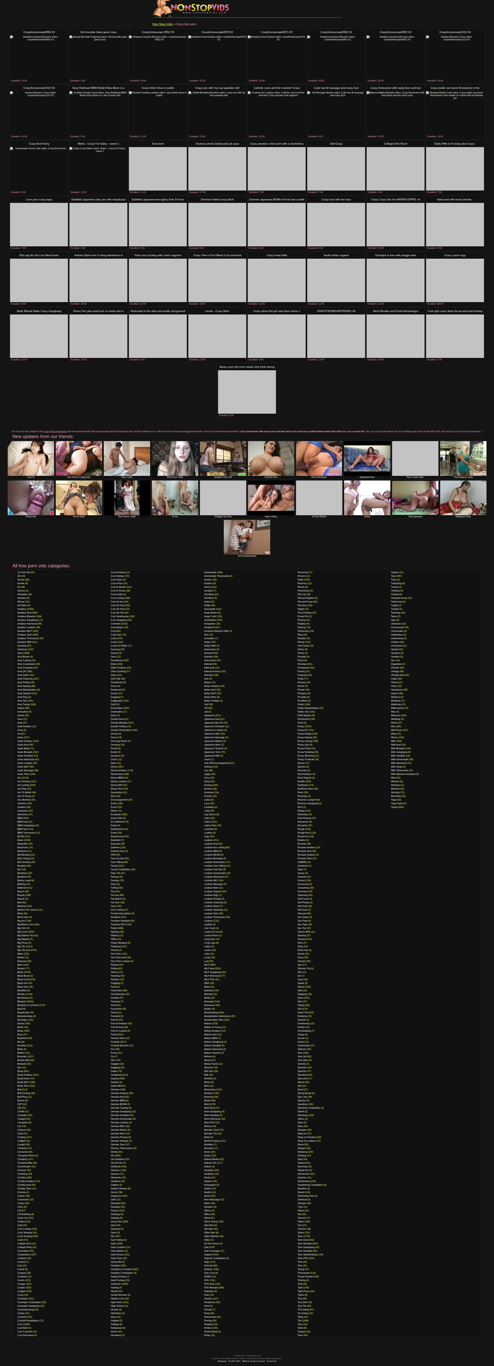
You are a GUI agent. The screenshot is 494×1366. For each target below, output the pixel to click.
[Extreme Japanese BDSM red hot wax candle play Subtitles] (277, 224)
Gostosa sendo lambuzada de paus (217, 143)
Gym (113, 1225)
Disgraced (116, 689)
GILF (113, 1060)
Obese (207, 1210)
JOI (206, 708)
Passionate (210, 1317)
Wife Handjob (398, 755)
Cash (20, 1133)
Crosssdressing (25, 1309)
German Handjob (120, 1115)
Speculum (303, 1078)
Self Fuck (302, 906)
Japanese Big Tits (213, 722)
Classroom (23, 1199)
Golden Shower (119, 1188)
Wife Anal (396, 744)
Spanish (302, 1071)
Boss (20, 1034)
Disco (114, 686)
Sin (299, 976)
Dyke (113, 763)
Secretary (303, 891)
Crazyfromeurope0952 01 (336, 32)
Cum (19, 1324)
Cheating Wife (24, 1163)
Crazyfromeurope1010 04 (455, 32)
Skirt (300, 990)
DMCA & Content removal (253, 1361)
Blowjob (21, 1001)
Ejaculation (117, 792)
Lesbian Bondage (213, 858)
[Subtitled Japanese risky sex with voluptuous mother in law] (98, 224)
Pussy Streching (306, 755)
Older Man (209, 1232)
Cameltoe (22, 1115)
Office (207, 1214)
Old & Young (210, 1221)
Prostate (302, 697)
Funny (114, 1053)
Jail (206, 711)
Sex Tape (302, 924)
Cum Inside (117, 594)
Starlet (301, 1111)
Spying (301, 1100)
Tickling (302, 1280)
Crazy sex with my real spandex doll (217, 87)
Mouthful (208, 1144)
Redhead (302, 785)
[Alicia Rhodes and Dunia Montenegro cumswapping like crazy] (396, 336)
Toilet (300, 1328)
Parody (208, 1309)
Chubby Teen (24, 1188)
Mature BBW (210, 1038)
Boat (19, 1009)
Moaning (208, 1097)
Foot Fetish (116, 990)
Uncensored (397, 627)
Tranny (394, 587)
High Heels (117, 1302)
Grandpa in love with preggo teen (395, 255)
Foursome (116, 1009)
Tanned (301, 1218)
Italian (207, 682)
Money (207, 1126)
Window (395, 781)
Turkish (395, 609)
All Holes (22, 605)
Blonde (21, 994)
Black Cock (23, 979)
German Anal (117, 1097)
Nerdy (207, 1177)
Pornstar (302, 664)
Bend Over (23, 917)
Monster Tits (210, 1133)
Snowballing (304, 1031)
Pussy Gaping (305, 737)
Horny (207, 587)
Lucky (207, 957)
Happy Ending (118, 1276)
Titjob (300, 1317)
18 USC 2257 (234, 1361)
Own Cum (209, 1273)
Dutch (114, 759)
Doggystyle (117, 700)
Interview (209, 675)
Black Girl (22, 983)
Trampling (396, 583)
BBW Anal (22, 821)
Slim (300, 1001)
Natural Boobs (211, 1159)
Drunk (114, 748)
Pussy (301, 726)
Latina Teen (210, 825)
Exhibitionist (117, 829)
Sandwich (303, 865)
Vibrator (395, 667)
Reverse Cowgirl (306, 799)
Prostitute (302, 700)
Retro (300, 792)
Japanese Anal (212, 719)
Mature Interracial (213, 1049)
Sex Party (303, 920)
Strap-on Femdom (307, 1137)
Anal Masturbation (26, 689)
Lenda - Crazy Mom (217, 311)
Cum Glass (116, 579)
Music (207, 1152)
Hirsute (114, 1309)
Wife (393, 741)
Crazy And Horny (39, 143)
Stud (300, 1159)
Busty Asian (23, 1078)
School (301, 880)
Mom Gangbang (212, 1111)
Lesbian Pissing (212, 898)
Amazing (22, 645)
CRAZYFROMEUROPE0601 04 (336, 311)
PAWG (207, 1276)
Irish (206, 678)
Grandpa (115, 1207)
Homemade (210, 572)
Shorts (301, 953)
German (115, 1089)
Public (301, 704)
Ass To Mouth (24, 792)
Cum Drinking (118, 572)
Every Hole (116, 818)
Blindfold (22, 990)
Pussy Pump (304, 748)
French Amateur (119, 1023)
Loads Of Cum (211, 931)
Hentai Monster (119, 1295)
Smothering (304, 1023)
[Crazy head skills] (277, 280)
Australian (22, 810)
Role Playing (304, 818)
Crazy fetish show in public (158, 87)
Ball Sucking (23, 862)
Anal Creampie (25, 667)
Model (207, 1100)
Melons (208, 1056)
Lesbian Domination (214, 862)
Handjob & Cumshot (121, 1269)
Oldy (206, 1240)
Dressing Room (119, 741)
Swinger (302, 1203)
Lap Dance (210, 814)
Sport (300, 1089)
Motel (207, 1137)
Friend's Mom (118, 1038)
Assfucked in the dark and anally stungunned (157, 311)
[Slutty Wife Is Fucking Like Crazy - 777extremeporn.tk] (455, 169)
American (22, 649)
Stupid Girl (303, 1170)
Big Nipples (23, 939)
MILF (206, 964)
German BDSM (119, 1104)
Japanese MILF (212, 733)
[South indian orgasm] (336, 280)
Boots (20, 1027)
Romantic (303, 825)
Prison (301, 686)
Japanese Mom (212, 744)
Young (394, 807)
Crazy (20, 1295)
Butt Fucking (23, 1093)
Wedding (395, 719)
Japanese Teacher (214, 748)
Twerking (395, 612)
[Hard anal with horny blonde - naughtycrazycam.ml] (455, 224)
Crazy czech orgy (455, 255)
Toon (300, 1335)
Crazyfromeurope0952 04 (395, 32)
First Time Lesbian (120, 961)
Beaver (21, 898)
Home (114, 1331)
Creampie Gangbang (28, 1306)
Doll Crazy (336, 143)
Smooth (302, 1020)
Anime (20, 715)
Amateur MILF (24, 631)
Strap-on (302, 1133)
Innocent (208, 653)
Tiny (300, 1298)
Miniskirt (208, 1078)
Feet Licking (117, 909)
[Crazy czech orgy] (455, 280)
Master (207, 1009)
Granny (114, 1210)
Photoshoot (304, 590)
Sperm (301, 1082)
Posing (301, 671)
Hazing (114, 1287)
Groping (115, 1218)
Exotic (114, 832)
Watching (396, 704)
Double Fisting (118, 726)
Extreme (115, 847)
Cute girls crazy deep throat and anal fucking (455, 311)
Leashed (208, 829)
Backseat (22, 851)
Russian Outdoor (306, 854)
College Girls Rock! (395, 143)
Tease (301, 1232)
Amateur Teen (24, 634)
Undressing (397, 638)
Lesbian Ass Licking (214, 847)
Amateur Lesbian (26, 627)
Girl (112, 1155)
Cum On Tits (117, 612)
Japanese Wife (212, 755)
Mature (207, 1023)
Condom (21, 1258)
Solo (300, 1053)
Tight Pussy (304, 1291)
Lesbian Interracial (214, 876)
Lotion (207, 946)
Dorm (114, 715)
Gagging (115, 1067)
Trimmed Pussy (399, 598)
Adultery (21, 598)
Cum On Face (118, 605)
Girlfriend (115, 1166)
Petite (301, 579)
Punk (300, 722)
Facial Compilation (120, 869)
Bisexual (21, 961)
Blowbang (22, 998)
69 (18, 587)
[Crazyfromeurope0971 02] (277, 57)
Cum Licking (117, 598)
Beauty (21, 895)
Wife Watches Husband (403, 774)
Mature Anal (210, 1034)
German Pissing (119, 1137)
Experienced (117, 836)
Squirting (302, 1104)
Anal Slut (22, 700)
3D (18, 576)
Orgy (206, 1262)
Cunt (113, 631)
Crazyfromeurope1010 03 (39, 87)
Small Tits (303, 1012)
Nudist (207, 1192)
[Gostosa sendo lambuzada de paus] (217, 169)
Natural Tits (210, 1163)
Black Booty (23, 976)
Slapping (302, 994)
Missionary (210, 1089)
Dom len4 (158, 143)
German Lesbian (119, 1122)
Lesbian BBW (211, 851)
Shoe (300, 942)
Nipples (208, 1181)
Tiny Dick (302, 1302)
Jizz (206, 770)
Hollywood (116, 1328)
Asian (20, 737)
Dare (113, 656)
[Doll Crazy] (336, 169)
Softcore (302, 1049)
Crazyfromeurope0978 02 (217, 32)
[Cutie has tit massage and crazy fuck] (336, 113)
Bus (19, 1067)
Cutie (113, 638)
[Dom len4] (158, 169)
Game (114, 1071)
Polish (301, 653)
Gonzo (114, 1192)
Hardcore (116, 1284)
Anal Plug (22, 697)
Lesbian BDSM (212, 854)
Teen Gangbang (306, 1247)
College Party (24, 1247)
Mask (207, 998)
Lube (207, 953)
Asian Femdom (25, 755)
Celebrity (22, 1148)
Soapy (301, 1034)
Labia (207, 799)
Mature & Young (212, 1027)
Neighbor (209, 1174)
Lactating (209, 807)
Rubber (301, 840)
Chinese (21, 1170)
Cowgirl (21, 1291)
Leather (208, 832)
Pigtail (301, 609)
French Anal (117, 1027)
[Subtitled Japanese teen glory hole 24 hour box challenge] (158, 224)
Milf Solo (208, 1071)
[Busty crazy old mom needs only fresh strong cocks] (247, 392)
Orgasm (208, 1254)
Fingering (116, 946)
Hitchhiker (116, 1313)
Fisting (114, 968)
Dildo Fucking (118, 667)
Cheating (22, 1159)
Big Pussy (22, 942)
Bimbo (20, 957)
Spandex (302, 1067)
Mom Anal (209, 1108)
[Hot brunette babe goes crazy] (98, 57)
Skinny (301, 987)
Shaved (302, 939)
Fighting (115, 931)
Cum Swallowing (120, 616)
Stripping (302, 1152)
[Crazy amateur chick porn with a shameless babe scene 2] (277, 169)
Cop (19, 1265)
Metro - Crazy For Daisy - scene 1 (98, 143)
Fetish (114, 928)
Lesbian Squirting (213, 909)
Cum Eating (117, 576)
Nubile (207, 1188)
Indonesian (210, 649)
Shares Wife (304, 931)
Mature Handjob (212, 1045)
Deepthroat (117, 660)
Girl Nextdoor (118, 1159)
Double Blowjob (119, 722)
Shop (300, 946)
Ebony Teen (117, 788)
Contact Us (271, 1361)
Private (301, 689)
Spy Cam (302, 1097)
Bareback (22, 873)
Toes (300, 1324)
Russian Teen (305, 858)
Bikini (20, 953)
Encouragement (119, 799)
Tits (299, 1320)
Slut (300, 1009)
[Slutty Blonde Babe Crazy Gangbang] (39, 336)
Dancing (115, 649)
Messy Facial (211, 1064)
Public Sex (303, 711)
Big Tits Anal (23, 950)
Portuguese (304, 667)
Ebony (114, 766)
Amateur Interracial (27, 623)
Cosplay (21, 1273)
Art (18, 733)
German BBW (118, 1100)
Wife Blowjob (398, 748)
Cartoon (21, 1130)
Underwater (397, 631)
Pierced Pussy (305, 601)
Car (19, 1126)
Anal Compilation (26, 664)
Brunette (21, 1056)
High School (117, 1306)
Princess (302, 682)
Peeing (208, 1320)
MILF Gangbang (212, 972)
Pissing (301, 620)
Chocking (22, 1174)
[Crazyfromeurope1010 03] (39, 113)
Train (393, 579)
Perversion (303, 572)
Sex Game (303, 917)
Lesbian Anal (211, 843)
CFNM (20, 1111)
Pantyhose (209, 1302)
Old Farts (209, 1225)
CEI (19, 1108)
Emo (113, 796)
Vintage (395, 671)
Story (300, 1126)
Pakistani (209, 1291)
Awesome (22, 814)
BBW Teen (22, 829)
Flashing (115, 976)
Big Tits (21, 946)
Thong (301, 1269)
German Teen (118, 1144)
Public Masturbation (308, 708)
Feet (113, 906)
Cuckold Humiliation (28, 1320)
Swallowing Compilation (310, 1185)
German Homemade (121, 1119)
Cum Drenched (25, 1335)
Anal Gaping (23, 686)
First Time (116, 953)
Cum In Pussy (118, 590)
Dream (114, 733)
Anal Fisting (23, 682)
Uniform (395, 642)
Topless (395, 572)
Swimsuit (302, 1199)
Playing (301, 627)
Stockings (303, 1115)
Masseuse (209, 1005)
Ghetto (114, 1152)
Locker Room (211, 935)
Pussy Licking (305, 741)
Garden (115, 1082)
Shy (300, 964)
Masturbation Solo (213, 1020)
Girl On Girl (116, 1163)
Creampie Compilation (29, 1302)
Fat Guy (115, 895)
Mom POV (209, 1122)
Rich (300, 807)
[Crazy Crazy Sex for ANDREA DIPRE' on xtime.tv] (396, 224)
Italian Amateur (212, 686)
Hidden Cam (117, 1298)
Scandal (302, 876)
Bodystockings (25, 1016)
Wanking (395, 700)
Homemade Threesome (216, 576)
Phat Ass (302, 583)
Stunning (302, 1166)
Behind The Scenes (27, 909)
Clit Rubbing (23, 1214)
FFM (113, 854)
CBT (19, 1104)
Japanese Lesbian (214, 730)
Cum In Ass (117, 583)
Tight (300, 1287)
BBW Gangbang (25, 825)
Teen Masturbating (307, 1254)
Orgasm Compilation (215, 1258)
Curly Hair (116, 634)
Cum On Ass (117, 601)
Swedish (302, 1188)
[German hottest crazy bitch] (217, 224)
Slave (301, 998)
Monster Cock (211, 1130)
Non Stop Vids (162, 24)
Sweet (301, 1192)
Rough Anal (304, 832)
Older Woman (211, 1236)
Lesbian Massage (213, 884)
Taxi (300, 1225)
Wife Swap (396, 766)
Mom (206, 1104)
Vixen (394, 686)
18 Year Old (23, 572)
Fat (112, 891)
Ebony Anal (117, 774)
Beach (20, 891)
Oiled (207, 1218)
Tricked (395, 594)
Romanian (303, 821)
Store (300, 1122)
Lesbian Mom (211, 887)
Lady (206, 810)
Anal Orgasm (24, 693)
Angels (21, 708)
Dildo (113, 664)
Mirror (207, 1082)
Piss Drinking (304, 612)
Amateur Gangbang (27, 620)
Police (301, 649)
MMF (206, 983)
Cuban (21, 1313)
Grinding (115, 1214)
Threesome (304, 1273)
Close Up (22, 1218)
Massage (209, 1001)
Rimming (302, 814)
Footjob (115, 998)
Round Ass (303, 836)
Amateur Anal (24, 612)
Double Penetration (121, 730)
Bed (19, 902)
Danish (114, 653)
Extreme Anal (118, 851)
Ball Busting (23, 854)
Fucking (115, 1042)
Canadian (22, 1122)
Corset (20, 1269)
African (21, 601)
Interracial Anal (212, 671)
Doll (113, 704)
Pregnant (302, 675)
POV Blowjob (211, 1287)
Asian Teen (23, 774)
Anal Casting (24, 660)
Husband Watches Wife (216, 631)
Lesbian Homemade (215, 873)
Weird (394, 722)
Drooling (115, 744)
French (114, 1020)
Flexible (115, 979)
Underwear (397, 634)
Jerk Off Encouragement (216, 763)
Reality (301, 781)
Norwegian (210, 1185)
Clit (19, 1210)
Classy (21, 1203)
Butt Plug (22, 1097)
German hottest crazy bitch (217, 199)
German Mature (119, 1130)
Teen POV (303, 1258)
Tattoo (301, 1221)
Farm (113, 884)
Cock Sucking (24, 1236)
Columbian (23, 1251)
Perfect (207, 1328)
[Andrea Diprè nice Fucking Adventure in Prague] (98, 280)
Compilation (23, 1254)
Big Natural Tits (25, 935)
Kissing (208, 785)
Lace (206, 803)
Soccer (301, 1038)
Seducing (303, 895)
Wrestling (396, 796)
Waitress (395, 697)
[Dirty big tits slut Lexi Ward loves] (39, 280)
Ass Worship (23, 799)
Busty (20, 1071)
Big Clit (21, 928)
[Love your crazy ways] (39, 224)
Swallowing (304, 1181)
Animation (22, 711)
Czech (114, 642)
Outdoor (208, 1269)
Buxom (21, 1100)
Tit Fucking (303, 1309)
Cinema (21, 1192)
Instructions (210, 660)
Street (301, 1144)
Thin (300, 1265)
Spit (300, 1086)
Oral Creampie (212, 1251)
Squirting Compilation (309, 1108)
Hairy (113, 1243)
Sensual (302, 913)
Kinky (207, 781)
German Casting (119, 1108)
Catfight (21, 1141)
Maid (206, 987)
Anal (19, 653)
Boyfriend (22, 1038)
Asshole (21, 803)
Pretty (301, 678)
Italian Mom (210, 697)
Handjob (115, 1265)
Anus (20, 719)
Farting (114, 887)
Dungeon (116, 755)
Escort (114, 807)
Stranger (302, 1130)
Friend (114, 1034)
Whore (394, 737)
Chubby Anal (24, 1185)
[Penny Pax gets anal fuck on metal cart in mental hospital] (98, 336)
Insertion (208, 656)
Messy (207, 1060)
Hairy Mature (117, 1251)
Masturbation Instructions (217, 1016)
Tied (300, 1284)
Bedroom (22, 906)
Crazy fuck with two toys (336, 199)
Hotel (207, 601)
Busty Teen (23, 1086)
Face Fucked (117, 858)
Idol (206, 634)
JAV (206, 704)
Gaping (114, 1078)
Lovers (207, 950)
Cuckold (21, 1317)
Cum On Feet (118, 609)
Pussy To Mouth (306, 759)
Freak (114, 1012)
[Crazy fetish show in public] (158, 113)
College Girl (23, 1243)
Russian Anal (304, 851)
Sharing (302, 935)
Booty (20, 1031)
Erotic (114, 803)
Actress (21, 590)
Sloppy (301, 1005)
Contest (21, 1262)
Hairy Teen (116, 1258)
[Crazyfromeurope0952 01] (336, 57)
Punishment (304, 719)
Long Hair (209, 939)
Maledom (209, 990)
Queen (301, 763)
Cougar (21, 1284)
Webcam (395, 715)
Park (206, 1306)
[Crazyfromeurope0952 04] (396, 57)
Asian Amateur (25, 741)
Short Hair (303, 950)
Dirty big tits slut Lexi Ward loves (39, 255)
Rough (301, 829)
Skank (301, 983)
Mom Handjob (211, 1115)
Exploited (116, 840)
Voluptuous (397, 689)
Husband (209, 627)
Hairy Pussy (117, 1254)
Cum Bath (22, 1328)
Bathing (21, 884)
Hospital (208, 590)
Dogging (115, 697)
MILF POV (209, 979)
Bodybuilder (23, 1012)
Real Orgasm (304, 777)
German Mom (118, 1133)
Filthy (113, 939)
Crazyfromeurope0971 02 (277, 32)
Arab (19, 722)
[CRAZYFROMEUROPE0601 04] (336, 336)
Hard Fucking (118, 1280)
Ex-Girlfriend (117, 821)
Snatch (301, 1027)
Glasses (115, 1174)
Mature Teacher (212, 1053)
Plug (300, 634)
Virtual (394, 682)
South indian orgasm (336, 255)
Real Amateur (305, 774)
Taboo (301, 1210)
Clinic (20, 1207)
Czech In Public (119, 645)
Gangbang (116, 1075)
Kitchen (208, 788)
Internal (208, 664)
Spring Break (304, 1093)
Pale (206, 1295)
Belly (20, 913)
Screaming (303, 887)
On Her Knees (211, 1243)
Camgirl (21, 1119)
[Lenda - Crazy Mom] (217, 336)
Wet (393, 726)
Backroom (22, 847)
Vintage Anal (397, 675)
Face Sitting (117, 862)
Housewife (209, 609)
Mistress (208, 1093)
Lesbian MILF (211, 880)
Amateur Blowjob (26, 616)
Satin (300, 869)
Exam (114, 825)
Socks (301, 1042)
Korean (208, 796)
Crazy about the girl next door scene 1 (276, 311)
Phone (301, 587)
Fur (112, 1056)
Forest (114, 1005)
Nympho (208, 1207)
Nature (207, 1166)
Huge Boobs (210, 612)
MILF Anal (209, 968)
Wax (393, 711)
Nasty (207, 1155)
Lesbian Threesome (214, 917)
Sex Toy (302, 928)
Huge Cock (210, 616)
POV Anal (209, 1284)
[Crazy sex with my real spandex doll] (217, 113)
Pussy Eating (304, 733)
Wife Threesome (399, 770)
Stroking (302, 1155)
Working (395, 785)
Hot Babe (209, 594)
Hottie (207, 605)
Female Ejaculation (121, 913)
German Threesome (121, 1148)
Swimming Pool (306, 1196)
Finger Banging (119, 942)
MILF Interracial (212, 976)
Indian (207, 642)
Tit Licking (303, 1313)
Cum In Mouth (118, 587)
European (116, 814)
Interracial (209, 667)
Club (19, 1225)
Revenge (302, 796)
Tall (299, 1214)
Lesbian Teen (211, 913)
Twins (394, 616)
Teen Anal (303, 1240)
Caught (21, 1144)
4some (21, 583)
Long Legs (209, 942)
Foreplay (115, 1001)
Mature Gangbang (213, 1042)
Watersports (397, 708)
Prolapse (302, 693)
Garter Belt (116, 1086)
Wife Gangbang (399, 752)
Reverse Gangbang (308, 803)
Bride (20, 1049)
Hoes (113, 1317)
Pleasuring (303, 631)
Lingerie (208, 920)
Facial (114, 865)
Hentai (114, 1291)
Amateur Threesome (28, 638)
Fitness (114, 972)
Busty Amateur (24, 1075)
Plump (301, 642)
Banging (21, 865)
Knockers (209, 792)
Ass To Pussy (24, 796)
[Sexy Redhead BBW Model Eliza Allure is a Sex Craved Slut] (98, 113)
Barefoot (21, 876)
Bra (19, 1042)
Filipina (114, 935)
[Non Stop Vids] (191, 8)
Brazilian (22, 1045)
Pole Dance (304, 645)
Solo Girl (302, 1056)
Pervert (301, 576)
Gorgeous (116, 1196)
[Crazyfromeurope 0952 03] (158, 57)
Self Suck (302, 909)
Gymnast (115, 1229)
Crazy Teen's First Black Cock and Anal (217, 255)
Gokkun (115, 1185)
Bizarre (21, 968)
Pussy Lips (303, 744)
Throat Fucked (305, 1276)
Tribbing (395, 590)
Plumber (302, 638)
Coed (20, 1240)
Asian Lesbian (24, 763)
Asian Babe (23, 748)
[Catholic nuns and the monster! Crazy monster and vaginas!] (277, 113)
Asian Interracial (25, 759)
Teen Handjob (305, 1251)
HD (112, 1236)
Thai (300, 1262)
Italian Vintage (211, 700)
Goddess (115, 1181)
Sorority (302, 1064)
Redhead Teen (305, 788)
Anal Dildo (22, 675)
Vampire (395, 656)
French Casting (119, 1031)
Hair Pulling (117, 1240)
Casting (21, 1137)
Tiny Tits (302, 1306)
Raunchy (302, 770)
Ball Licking (23, 858)
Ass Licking (23, 785)
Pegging (208, 1324)
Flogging (115, 983)
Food (113, 987)
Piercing (302, 605)
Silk (299, 972)
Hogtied (115, 1320)
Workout (395, 788)
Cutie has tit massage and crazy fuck (336, 87)
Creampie (22, 1298)
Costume (22, 1276)
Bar (19, 869)
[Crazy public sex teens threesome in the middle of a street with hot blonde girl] (455, 113)
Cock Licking (24, 1229)
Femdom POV (118, 924)
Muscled (208, 1148)
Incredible (209, 638)
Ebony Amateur (119, 770)
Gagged (115, 1064)
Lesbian (208, 840)
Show (301, 957)
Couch (20, 1280)
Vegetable (396, 664)
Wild (393, 777)
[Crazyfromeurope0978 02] (217, 57)
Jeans (207, 759)
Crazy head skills (276, 255)
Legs (206, 836)
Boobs (20, 1023)
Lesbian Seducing (213, 902)
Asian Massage (25, 770)
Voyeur (394, 693)
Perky (207, 1335)
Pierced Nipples (306, 598)
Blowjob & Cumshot (27, 1005)
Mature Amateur (212, 1031)
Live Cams (209, 928)
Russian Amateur (307, 847)
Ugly (393, 620)
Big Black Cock (25, 924)
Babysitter (22, 843)
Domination (117, 708)
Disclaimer (222, 1361)
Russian (302, 843)
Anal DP (21, 671)
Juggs (207, 774)
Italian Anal (210, 689)
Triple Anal (396, 601)
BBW (20, 818)
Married (208, 994)
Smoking (302, 1016)
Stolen (301, 1119)
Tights (301, 1295)
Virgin (394, 678)
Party (207, 1313)
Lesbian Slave (211, 906)
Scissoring (303, 884)
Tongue (301, 1331)
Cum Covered (24, 1331)
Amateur (21, 609)
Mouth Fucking (212, 1141)
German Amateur (120, 1093)
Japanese (209, 715)
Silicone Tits (304, 968)
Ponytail (302, 656)
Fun (113, 1049)
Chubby (21, 1177)
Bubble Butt (23, 1060)
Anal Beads (23, 656)
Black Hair (22, 987)
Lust (206, 961)
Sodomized (304, 1045)
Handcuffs (116, 1262)
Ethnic (114, 810)
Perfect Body (210, 1331)
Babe (20, 840)
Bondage (22, 1020)
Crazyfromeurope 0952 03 (158, 32)
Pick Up (302, 594)
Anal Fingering (25, 678)
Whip (393, 733)
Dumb (114, 752)
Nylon (207, 1203)
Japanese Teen (212, 752)
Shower (302, 961)
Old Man (208, 1229)
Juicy (207, 777)
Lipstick (208, 924)
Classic (21, 1196)
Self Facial (303, 898)
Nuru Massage (212, 1199)
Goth (113, 1199)
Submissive (304, 1174)
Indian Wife (210, 645)
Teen (300, 1236)
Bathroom (22, 887)
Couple (21, 1287)
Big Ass (21, 920)
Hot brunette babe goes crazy (98, 32)
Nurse (207, 1196)
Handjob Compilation (122, 1273)
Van (393, 660)
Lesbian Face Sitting (215, 865)
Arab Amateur (24, 726)
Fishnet (114, 964)
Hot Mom (209, 598)
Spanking (303, 1075)
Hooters (208, 583)
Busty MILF (23, 1082)
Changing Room (26, 1155)
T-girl (300, 1207)
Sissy (300, 979)
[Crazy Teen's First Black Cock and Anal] (217, 280)
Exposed (115, 843)
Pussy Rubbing (306, 752)
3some (21, 579)
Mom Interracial (212, 1119)
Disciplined (117, 682)
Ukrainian (396, 623)
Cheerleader (24, 1166)
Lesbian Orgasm (213, 891)
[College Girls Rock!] (396, 169)
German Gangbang (121, 1111)
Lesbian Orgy (211, 895)
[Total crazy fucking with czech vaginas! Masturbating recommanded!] (158, 280)
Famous (115, 876)
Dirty (113, 675)
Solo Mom (303, 1060)
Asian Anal (23, 744)
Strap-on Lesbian (307, 1141)
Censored (22, 1152)
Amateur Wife (24, 642)
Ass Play (21, 788)
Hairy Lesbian (118, 1247)
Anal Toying (23, 704)
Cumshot (115, 623)
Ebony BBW (117, 777)
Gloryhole (116, 1177)
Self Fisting (303, 902)
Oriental (208, 1265)
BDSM (20, 836)
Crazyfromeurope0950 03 (39, 32)
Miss (206, 1086)
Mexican (208, 1067)
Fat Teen (115, 902)
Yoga (393, 799)
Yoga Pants (397, 803)
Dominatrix (116, 711)
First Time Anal (118, 957)
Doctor (114, 693)
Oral (206, 1247)
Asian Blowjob (24, 752)
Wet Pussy (396, 730)
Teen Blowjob (305, 1243)
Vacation (395, 653)
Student (302, 1163)
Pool (300, 660)
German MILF (118, 1126)
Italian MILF (210, 693)
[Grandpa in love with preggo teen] (396, 280)
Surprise (302, 1177)
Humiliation (210, 620)
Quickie (301, 766)
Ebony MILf (117, 785)
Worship (395, 792)
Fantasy (115, 880)
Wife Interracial (399, 763)
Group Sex (116, 1221)
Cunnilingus (117, 627)
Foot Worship (118, 994)
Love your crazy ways (39, 199)
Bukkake (21, 1064)
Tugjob (394, 605)
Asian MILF (23, 766)
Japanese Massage (214, 737)
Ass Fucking (23, 781)
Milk (206, 1075)
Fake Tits (115, 873)
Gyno (113, 1232)
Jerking (208, 766)
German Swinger (120, 1141)
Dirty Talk (115, 678)
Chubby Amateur (26, 1181)
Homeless (116, 1335)
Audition (21, 807)
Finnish (114, 950)
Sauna (301, 873)
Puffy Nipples (304, 715)
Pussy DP (303, 730)
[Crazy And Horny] (39, 169)
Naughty (208, 1170)
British (20, 1053)
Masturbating (211, 1012)
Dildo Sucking (118, 671)
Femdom (115, 917)
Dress (114, 737)
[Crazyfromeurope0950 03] (39, 57)
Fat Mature (116, 898)
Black (20, 972)
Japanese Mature (213, 741)
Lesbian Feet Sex (213, 869)
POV (206, 1280)
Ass (19, 777)
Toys (393, 576)
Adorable (22, 594)
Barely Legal (24, 880)
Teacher (302, 1229)
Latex (207, 818)
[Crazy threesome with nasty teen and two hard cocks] (396, 113)
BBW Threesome (26, 832)
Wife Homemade (400, 759)
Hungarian (209, 623)
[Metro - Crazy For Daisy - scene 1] (98, 169)
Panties (208, 1298)
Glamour (115, 1170)
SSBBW (302, 862)
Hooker (208, 579)
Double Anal (117, 719)
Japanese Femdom (214, 726)
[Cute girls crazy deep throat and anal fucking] (455, 336)
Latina (207, 821)
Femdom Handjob (120, 920)
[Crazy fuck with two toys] (336, 224)
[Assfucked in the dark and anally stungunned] (158, 336)
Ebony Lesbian (119, 781)
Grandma (116, 1203)
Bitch (20, 964)
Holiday (115, 1324)
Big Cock (22, 931)
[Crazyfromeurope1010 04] (455, 57)
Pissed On (303, 616)
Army (20, 730)
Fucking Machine (120, 1045)
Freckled (115, 1016)
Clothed (21, 1221)
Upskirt (394, 649)
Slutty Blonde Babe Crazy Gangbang (39, 311)
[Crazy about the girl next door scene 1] (277, 336)
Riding (301, 810)
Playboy (302, 623)
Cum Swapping (119, 620)
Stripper (302, 1148)
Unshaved (396, 645)
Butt (19, 1089)
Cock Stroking (24, 1232)
